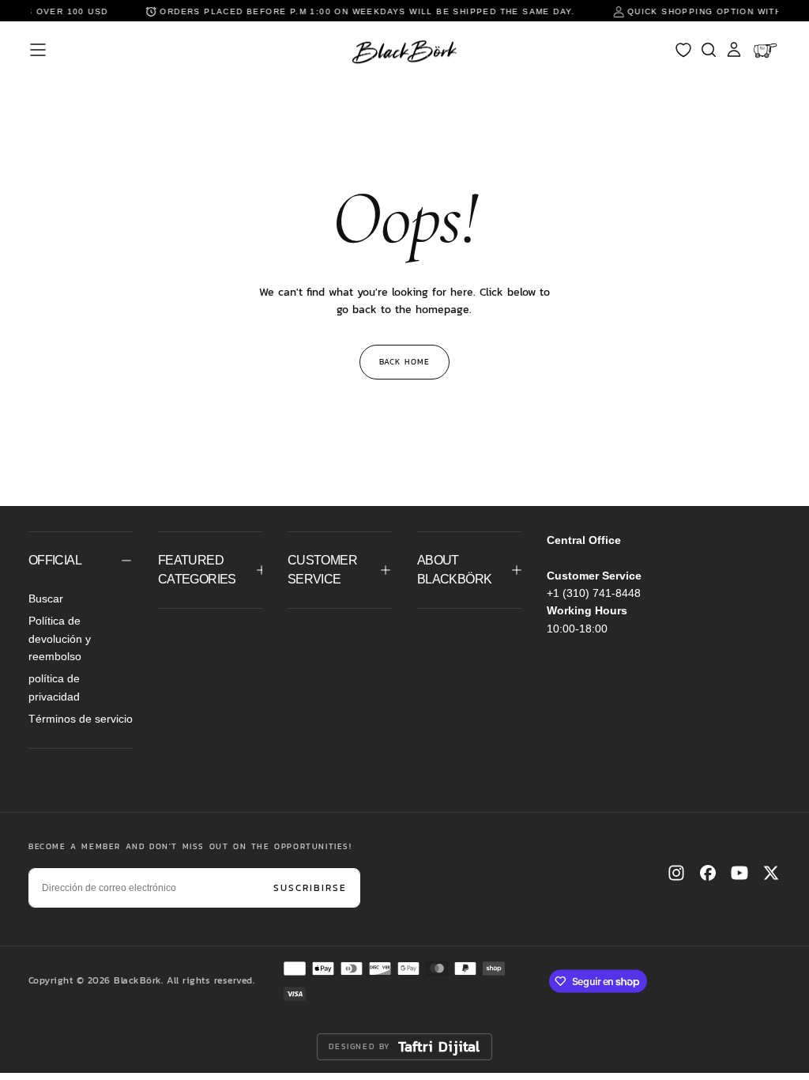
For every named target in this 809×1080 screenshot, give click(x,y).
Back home (404, 362)
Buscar (45, 598)
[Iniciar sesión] (733, 49)
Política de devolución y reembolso (59, 638)
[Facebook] (707, 872)
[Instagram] (676, 872)
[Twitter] (771, 872)
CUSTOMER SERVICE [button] (322, 569)
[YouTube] (739, 872)
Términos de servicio (80, 718)
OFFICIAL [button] (54, 560)
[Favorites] (683, 49)
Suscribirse (310, 888)
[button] (37, 49)
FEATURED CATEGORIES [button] (197, 569)
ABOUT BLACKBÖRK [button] (454, 569)
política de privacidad (54, 687)
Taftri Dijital (439, 1047)
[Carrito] (767, 49)
